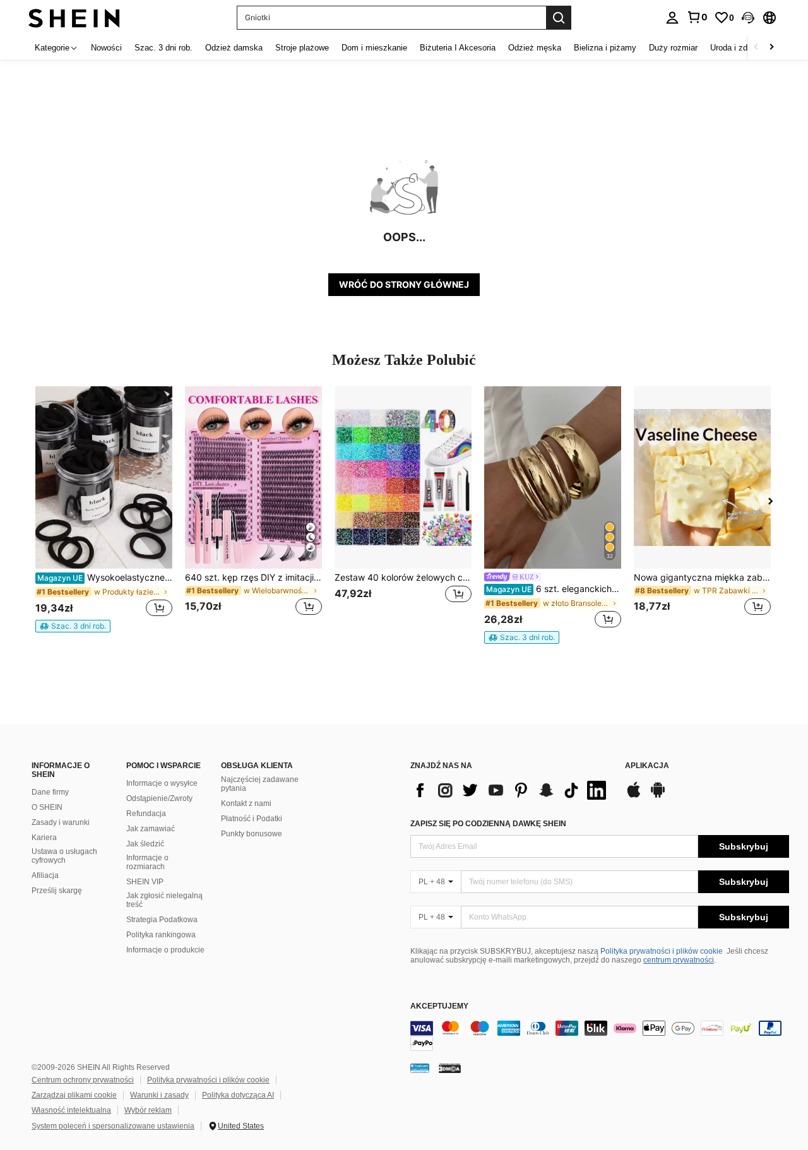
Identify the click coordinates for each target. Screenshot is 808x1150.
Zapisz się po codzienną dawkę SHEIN (488, 823)
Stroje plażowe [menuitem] (302, 47)
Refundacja (146, 813)
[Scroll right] (771, 47)
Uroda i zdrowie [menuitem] (738, 47)
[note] (72, 626)
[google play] (658, 795)
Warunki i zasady (159, 1095)
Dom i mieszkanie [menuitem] (374, 47)
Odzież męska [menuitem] (534, 47)
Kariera (44, 837)
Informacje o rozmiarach (147, 862)
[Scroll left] (756, 47)
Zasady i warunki (61, 822)
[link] (697, 17)
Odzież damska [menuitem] (234, 47)
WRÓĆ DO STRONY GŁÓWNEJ (404, 284)
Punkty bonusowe (251, 833)
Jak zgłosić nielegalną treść (164, 900)
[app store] (634, 795)
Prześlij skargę (57, 890)
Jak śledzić (145, 843)
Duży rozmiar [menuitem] (673, 47)
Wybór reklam (148, 1110)
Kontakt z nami (246, 803)
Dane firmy (50, 792)
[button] (748, 17)
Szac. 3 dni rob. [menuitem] (163, 47)
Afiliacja (45, 875)
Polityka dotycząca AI (238, 1095)
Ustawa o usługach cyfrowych (64, 856)
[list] (511, 790)
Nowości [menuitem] (106, 47)
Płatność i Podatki (251, 818)
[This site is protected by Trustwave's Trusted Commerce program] (419, 1068)
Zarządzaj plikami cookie (74, 1095)
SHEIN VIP (144, 881)
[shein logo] (74, 17)
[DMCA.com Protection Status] (450, 1068)
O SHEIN (47, 807)
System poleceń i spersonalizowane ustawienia (113, 1126)
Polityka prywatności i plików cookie (661, 951)
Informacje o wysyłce (162, 783)
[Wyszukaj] (558, 18)
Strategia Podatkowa (162, 919)
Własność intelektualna (71, 1110)
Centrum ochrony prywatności (83, 1080)
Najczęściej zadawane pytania (260, 784)
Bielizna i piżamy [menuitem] (605, 47)
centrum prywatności (678, 960)
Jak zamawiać (150, 828)
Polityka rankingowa (161, 934)
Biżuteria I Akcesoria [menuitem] (458, 47)
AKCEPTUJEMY (439, 1006)
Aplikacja (647, 766)
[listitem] (103, 509)
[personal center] (672, 17)
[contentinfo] (599, 1036)
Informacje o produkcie (165, 949)
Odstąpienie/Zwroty (159, 798)
